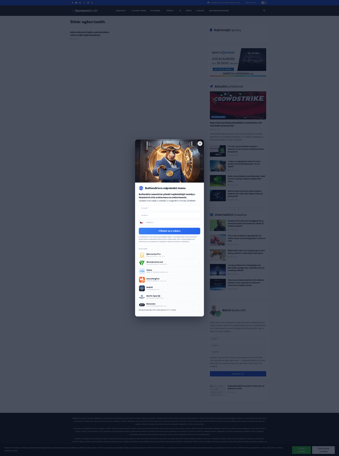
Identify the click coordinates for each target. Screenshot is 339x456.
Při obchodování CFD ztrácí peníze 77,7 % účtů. (157, 310)
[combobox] (142, 222)
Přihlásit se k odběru (169, 231)
